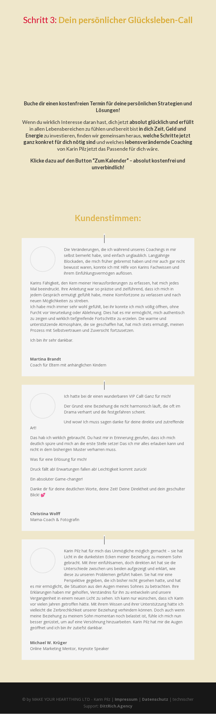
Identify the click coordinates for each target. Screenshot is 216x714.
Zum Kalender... (107, 57)
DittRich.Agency (116, 706)
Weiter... (182, 78)
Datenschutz (155, 699)
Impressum (126, 699)
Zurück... (34, 37)
